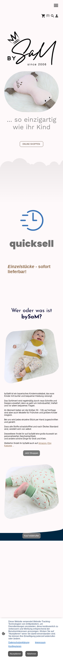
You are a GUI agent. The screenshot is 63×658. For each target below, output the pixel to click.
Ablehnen (31, 654)
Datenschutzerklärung (18, 642)
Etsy (49, 443)
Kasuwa (8, 445)
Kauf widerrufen (31, 536)
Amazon (42, 443)
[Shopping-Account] (57, 16)
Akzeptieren (15, 654)
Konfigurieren (14, 646)
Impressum (40, 642)
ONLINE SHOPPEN (31, 144)
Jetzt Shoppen (31, 453)
